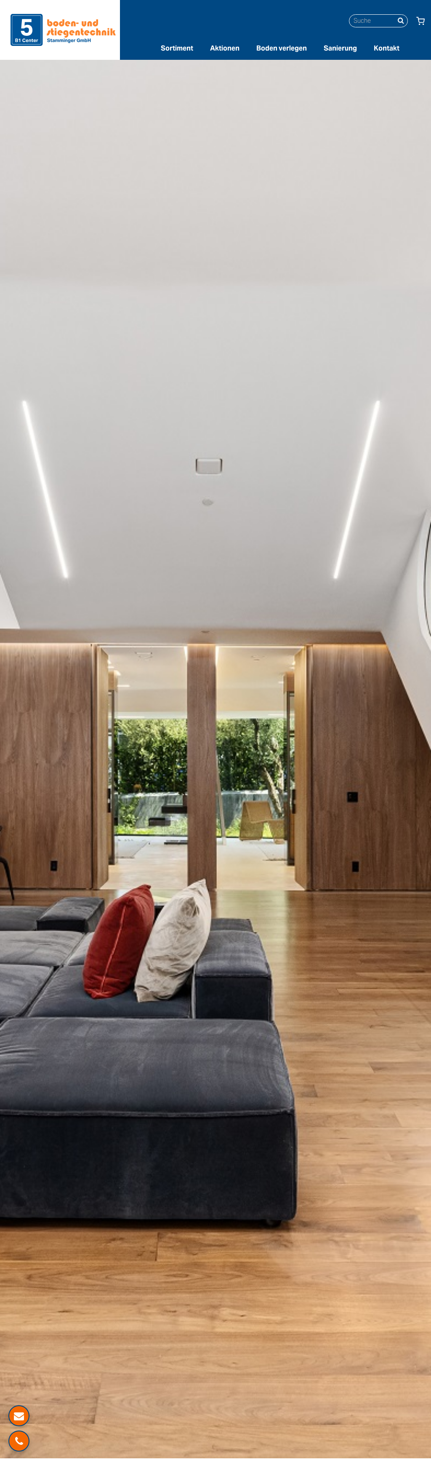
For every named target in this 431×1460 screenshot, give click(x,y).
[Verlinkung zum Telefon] (18, 1441)
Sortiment (177, 48)
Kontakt (386, 48)
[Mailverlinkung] (18, 1415)
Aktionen (224, 48)
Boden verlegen (281, 48)
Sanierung (340, 48)
